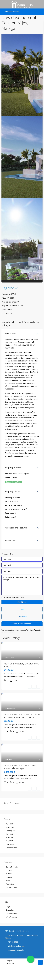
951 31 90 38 (13, 942)
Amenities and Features (16, 528)
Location (9, 870)
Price (8, 880)
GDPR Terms (20, 597)
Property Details (12, 491)
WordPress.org (11, 917)
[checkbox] (2, 597)
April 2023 (9, 824)
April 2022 (9, 834)
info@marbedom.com (16, 946)
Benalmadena (10, 708)
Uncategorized (11, 887)
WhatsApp (23, 617)
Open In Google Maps (13, 482)
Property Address (13, 467)
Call (22, 609)
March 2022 (10, 837)
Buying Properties (12, 867)
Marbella (9, 759)
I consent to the (14, 597)
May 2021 (9, 841)
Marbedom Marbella (16, 950)
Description (10, 333)
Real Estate (10, 884)
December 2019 (11, 848)
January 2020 (10, 844)
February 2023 (11, 831)
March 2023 (10, 827)
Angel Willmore (10, 962)
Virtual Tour (10, 541)
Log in (8, 907)
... (35, 676)
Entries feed (10, 910)
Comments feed (11, 913)
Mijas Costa (10, 657)
